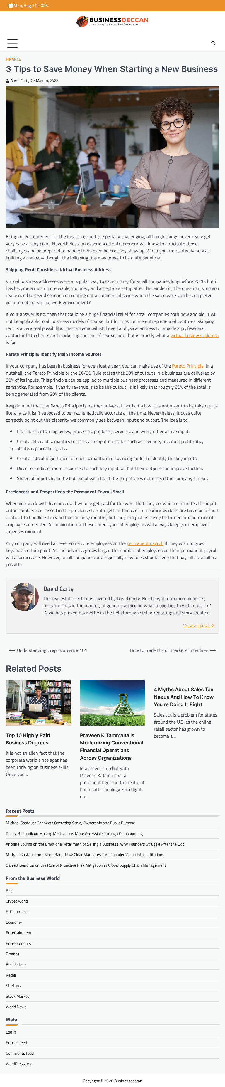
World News (16, 1007)
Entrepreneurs (18, 943)
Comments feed (20, 1053)
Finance (13, 59)
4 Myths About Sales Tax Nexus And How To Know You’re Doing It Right (184, 697)
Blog (9, 890)
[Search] (213, 43)
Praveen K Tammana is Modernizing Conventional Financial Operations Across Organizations (111, 746)
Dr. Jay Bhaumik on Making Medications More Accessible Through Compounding (74, 833)
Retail (11, 975)
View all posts (197, 625)
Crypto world (17, 901)
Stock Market (17, 996)
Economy (14, 922)
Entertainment (19, 933)
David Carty (20, 80)
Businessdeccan (128, 1081)
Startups (13, 985)
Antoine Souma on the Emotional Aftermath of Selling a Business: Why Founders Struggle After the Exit (95, 844)
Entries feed (16, 1042)
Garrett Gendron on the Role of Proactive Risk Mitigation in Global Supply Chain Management (86, 865)
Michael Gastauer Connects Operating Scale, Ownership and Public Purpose (70, 823)
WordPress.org (18, 1064)
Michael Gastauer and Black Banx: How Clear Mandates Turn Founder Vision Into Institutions (85, 854)
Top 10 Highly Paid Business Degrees (28, 739)
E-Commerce (17, 911)
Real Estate (16, 964)
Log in (11, 1032)
